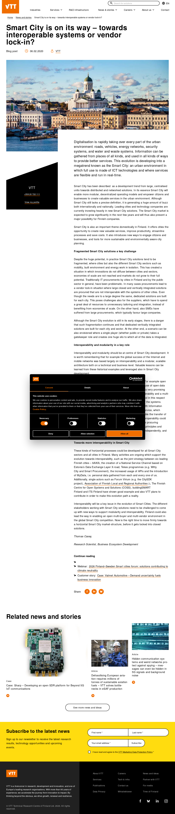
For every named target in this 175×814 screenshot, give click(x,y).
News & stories (106, 9)
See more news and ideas (87, 707)
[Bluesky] (101, 591)
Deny (50, 433)
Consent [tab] (49, 387)
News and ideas (151, 773)
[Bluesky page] (148, 802)
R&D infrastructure (79, 9)
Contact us (123, 785)
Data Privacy (99, 791)
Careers (128, 9)
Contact (165, 9)
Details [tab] (87, 387)
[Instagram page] (166, 802)
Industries (35, 9)
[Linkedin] (94, 591)
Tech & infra (124, 779)
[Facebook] (87, 591)
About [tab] (126, 387)
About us (146, 9)
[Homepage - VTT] (10, 6)
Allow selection (87, 433)
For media (148, 785)
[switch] (73, 423)
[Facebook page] (140, 801)
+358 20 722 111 (32, 194)
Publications (99, 785)
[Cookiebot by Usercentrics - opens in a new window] (131, 379)
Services (54, 9)
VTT (58, 51)
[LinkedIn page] (157, 801)
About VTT (98, 773)
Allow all (124, 433)
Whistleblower (125, 791)
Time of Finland (150, 791)
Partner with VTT (151, 779)
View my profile (32, 202)
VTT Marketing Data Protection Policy (135, 751)
